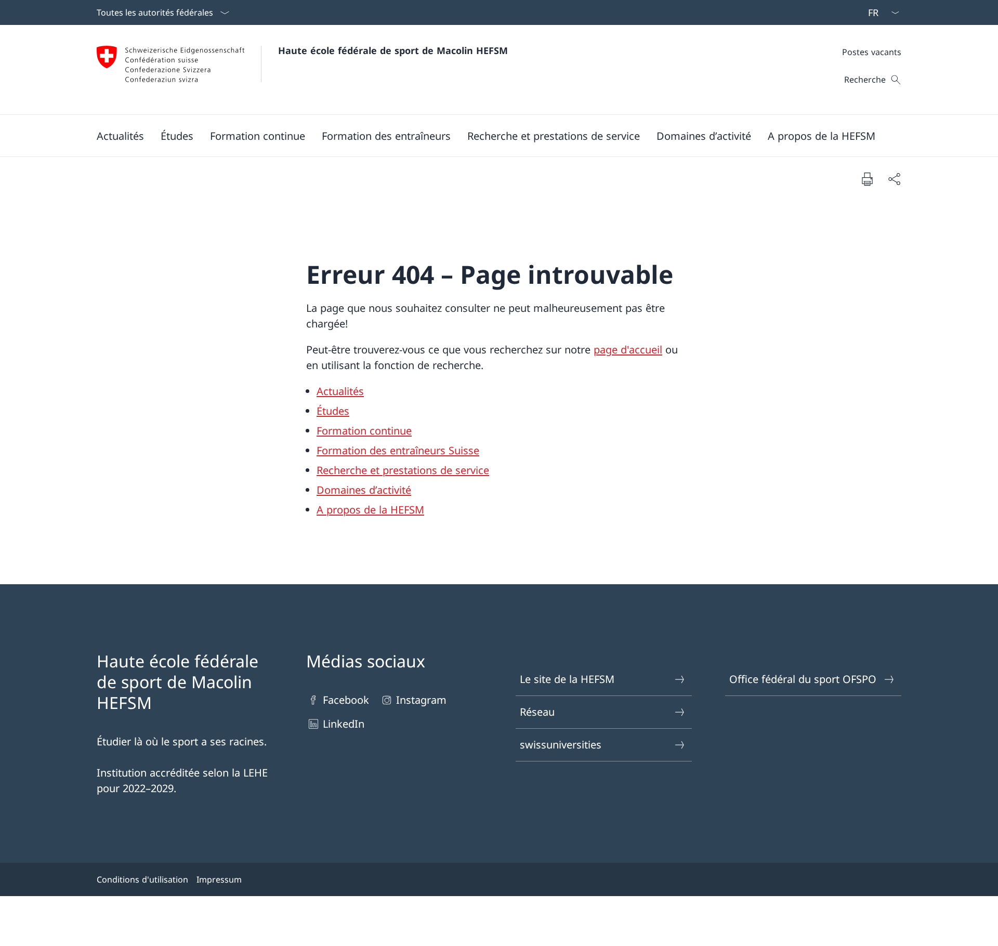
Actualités (340, 391)
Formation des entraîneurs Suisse (398, 450)
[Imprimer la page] (867, 178)
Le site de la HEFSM (567, 679)
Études (333, 411)
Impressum (219, 879)
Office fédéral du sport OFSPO (802, 679)
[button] (120, 135)
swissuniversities (560, 745)
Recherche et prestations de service (403, 470)
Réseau (537, 712)
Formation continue (364, 431)
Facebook (346, 700)
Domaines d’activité (364, 490)
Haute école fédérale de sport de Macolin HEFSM (393, 50)
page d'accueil (628, 350)
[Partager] (894, 178)
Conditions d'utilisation (142, 879)
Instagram (421, 700)
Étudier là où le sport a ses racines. (182, 741)
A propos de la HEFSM (370, 510)
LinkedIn (343, 724)
